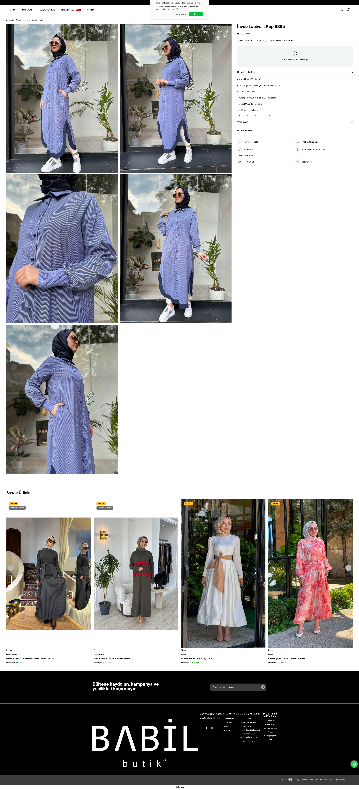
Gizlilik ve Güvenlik (249, 722)
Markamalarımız (229, 730)
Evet (196, 14)
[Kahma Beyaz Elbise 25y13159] (223, 573)
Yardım (270, 732)
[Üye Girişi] (342, 10)
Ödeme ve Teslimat (249, 726)
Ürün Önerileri (245, 130)
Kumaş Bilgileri (270, 736)
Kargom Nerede (270, 728)
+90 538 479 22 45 (210, 714)
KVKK (249, 719)
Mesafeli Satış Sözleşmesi (249, 730)
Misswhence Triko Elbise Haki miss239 (114, 658)
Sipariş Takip (270, 724)
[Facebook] (206, 728)
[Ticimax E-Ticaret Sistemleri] (180, 787)
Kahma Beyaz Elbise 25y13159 (196, 658)
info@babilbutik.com (210, 718)
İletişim (229, 722)
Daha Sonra (181, 14)
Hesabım (270, 721)
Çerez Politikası (248, 741)
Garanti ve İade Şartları (249, 737)
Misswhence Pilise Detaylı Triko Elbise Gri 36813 (31, 658)
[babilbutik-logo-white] (145, 743)
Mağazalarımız (229, 726)
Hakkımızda (229, 719)
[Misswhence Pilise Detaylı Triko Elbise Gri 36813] (48, 573)
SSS (270, 739)
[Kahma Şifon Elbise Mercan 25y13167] (310, 573)
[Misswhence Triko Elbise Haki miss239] (136, 573)
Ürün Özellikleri (246, 72)
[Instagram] (212, 728)
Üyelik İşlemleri (249, 734)
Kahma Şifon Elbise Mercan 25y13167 (287, 658)
